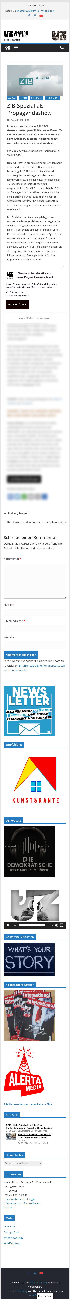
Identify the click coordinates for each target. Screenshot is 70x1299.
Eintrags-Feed (11, 1232)
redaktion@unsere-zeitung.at (19, 1199)
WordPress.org (12, 1243)
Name (9, 605)
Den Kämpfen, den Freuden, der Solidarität (34, 522)
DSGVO (8, 1207)
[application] (35, 905)
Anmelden (9, 1226)
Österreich (36, 98)
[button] (35, 905)
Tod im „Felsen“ (18, 513)
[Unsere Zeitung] (35, 31)
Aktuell (11, 98)
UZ (28, 120)
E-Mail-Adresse (14, 621)
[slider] (32, 925)
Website (9, 637)
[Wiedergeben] (8, 925)
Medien (23, 98)
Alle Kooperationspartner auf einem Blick (28, 1104)
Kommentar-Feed (13, 1237)
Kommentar (12, 559)
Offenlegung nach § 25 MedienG (21, 1203)
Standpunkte (52, 98)
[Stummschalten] (56, 925)
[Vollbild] (62, 925)
